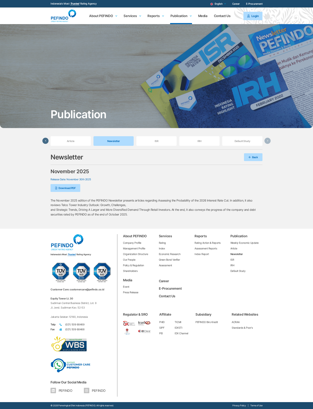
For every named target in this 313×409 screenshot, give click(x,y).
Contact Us (222, 16)
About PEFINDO (101, 16)
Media (202, 16)
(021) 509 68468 (75, 329)
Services (130, 16)
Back (255, 157)
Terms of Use (256, 405)
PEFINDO (65, 390)
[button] (45, 141)
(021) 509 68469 (75, 324)
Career (236, 3)
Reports (153, 16)
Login (255, 16)
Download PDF (67, 188)
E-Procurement (254, 3)
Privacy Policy (239, 405)
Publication (179, 16)
